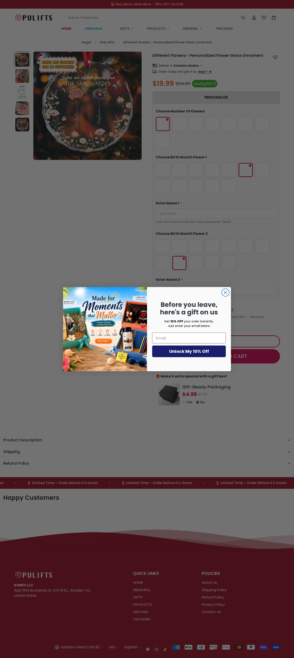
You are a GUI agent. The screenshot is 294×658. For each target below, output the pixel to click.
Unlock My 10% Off (189, 351)
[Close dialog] (225, 292)
